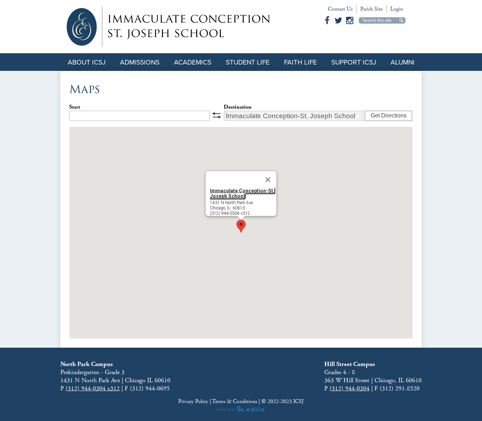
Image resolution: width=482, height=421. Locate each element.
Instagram (349, 20)
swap (217, 115)
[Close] (267, 179)
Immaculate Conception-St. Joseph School (242, 193)
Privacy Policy (194, 401)
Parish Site (371, 9)
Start (74, 107)
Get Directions (388, 115)
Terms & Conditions (234, 401)
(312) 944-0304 (349, 388)
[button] (241, 226)
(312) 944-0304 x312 (93, 388)
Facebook (327, 20)
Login (396, 9)
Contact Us (340, 9)
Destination (238, 107)
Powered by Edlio (241, 408)
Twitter (338, 20)
